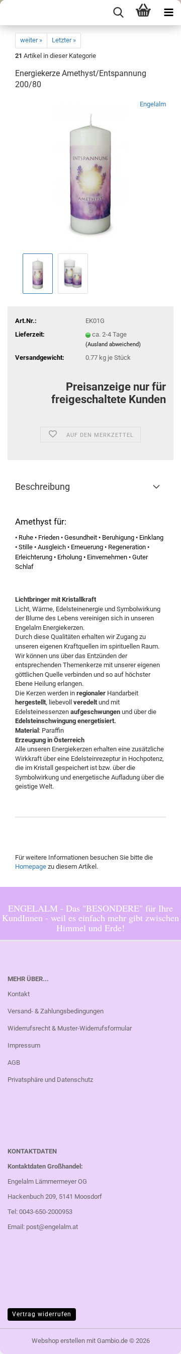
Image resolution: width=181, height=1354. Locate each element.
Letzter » (64, 40)
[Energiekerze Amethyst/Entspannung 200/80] (90, 175)
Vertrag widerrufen (41, 1314)
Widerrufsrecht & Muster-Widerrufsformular (70, 1028)
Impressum (24, 1045)
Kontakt (19, 994)
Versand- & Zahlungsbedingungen (56, 1011)
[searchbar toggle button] (118, 12)
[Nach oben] (153, 1338)
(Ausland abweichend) (113, 344)
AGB (14, 1062)
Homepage (30, 866)
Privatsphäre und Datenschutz (50, 1079)
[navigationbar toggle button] (168, 12)
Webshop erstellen (58, 1340)
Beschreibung (42, 486)
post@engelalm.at (52, 1227)
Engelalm (153, 104)
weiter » (31, 40)
